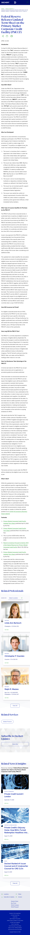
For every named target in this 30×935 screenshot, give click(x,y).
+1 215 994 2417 (15, 694)
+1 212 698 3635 (14, 692)
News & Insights (10, 8)
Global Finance (7, 721)
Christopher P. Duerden (14, 656)
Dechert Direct (14, 901)
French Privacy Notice (15, 924)
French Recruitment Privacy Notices (15, 925)
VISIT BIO (7, 629)
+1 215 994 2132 (15, 626)
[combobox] (15, 598)
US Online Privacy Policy (15, 915)
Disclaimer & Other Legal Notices (15, 913)
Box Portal (13, 903)
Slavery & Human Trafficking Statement (15, 927)
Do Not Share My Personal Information (15, 929)
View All (15, 705)
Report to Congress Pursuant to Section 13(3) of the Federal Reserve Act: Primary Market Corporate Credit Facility (16, 545)
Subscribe (15, 744)
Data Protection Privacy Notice (15, 918)
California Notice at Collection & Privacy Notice (15, 920)
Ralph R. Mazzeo (12, 689)
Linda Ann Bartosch (13, 623)
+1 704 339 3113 (13, 659)
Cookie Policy (15, 916)
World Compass (15, 905)
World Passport (15, 907)
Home (2, 8)
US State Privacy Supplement (15, 922)
